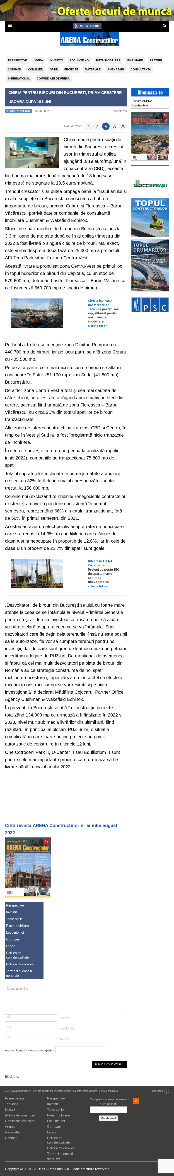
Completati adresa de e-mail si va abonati (108, 1102)
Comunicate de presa (53, 78)
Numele (64, 1018)
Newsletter (13, 1132)
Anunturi (11, 1126)
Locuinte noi (79, 60)
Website (64, 1039)
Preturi (156, 60)
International (19, 78)
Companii (14, 69)
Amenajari (115, 69)
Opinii (54, 69)
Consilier (35, 69)
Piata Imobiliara (108, 60)
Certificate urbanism (20, 1121)
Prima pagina (14, 1098)
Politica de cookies (20, 964)
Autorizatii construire (20, 1115)
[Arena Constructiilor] (89, 40)
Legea (38, 60)
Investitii (56, 60)
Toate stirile (14, 919)
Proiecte (71, 69)
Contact (11, 1138)
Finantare (135, 60)
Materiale (93, 69)
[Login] (87, 26)
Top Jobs (11, 1104)
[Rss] (136, 1101)
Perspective (17, 60)
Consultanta (141, 69)
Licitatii (10, 1109)
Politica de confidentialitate (17, 955)
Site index (157, 1090)
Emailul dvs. (67, 1028)
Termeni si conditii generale (19, 973)
